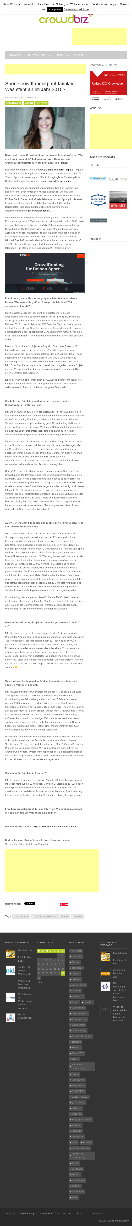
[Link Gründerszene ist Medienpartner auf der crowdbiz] (10, 997)
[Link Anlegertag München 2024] (105, 973)
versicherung (78, 1191)
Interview (78, 916)
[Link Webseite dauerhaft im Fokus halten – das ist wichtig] (105, 1010)
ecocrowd (76, 1042)
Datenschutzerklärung (77, 9)
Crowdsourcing (79, 1030)
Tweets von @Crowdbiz (102, 156)
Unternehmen (78, 1180)
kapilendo (76, 1125)
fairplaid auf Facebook (64, 826)
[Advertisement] (99, 36)
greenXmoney (78, 1102)
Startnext (76, 1174)
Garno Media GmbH (118, 1220)
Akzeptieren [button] (55, 9)
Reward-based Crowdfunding (56, 181)
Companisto (77, 996)
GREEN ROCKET (80, 1097)
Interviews (41, 102)
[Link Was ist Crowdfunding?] (10, 1017)
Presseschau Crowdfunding (78, 1156)
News (74, 1142)
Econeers (76, 1047)
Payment (87, 1142)
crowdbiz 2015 (48, 1213)
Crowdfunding (38, 55)
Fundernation (78, 1085)
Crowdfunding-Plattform (51, 169)
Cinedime (76, 991)
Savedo (75, 1163)
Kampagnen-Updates (82, 1119)
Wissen (78, 55)
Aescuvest (76, 951)
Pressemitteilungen (81, 1148)
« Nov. (39, 982)
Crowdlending (78, 1025)
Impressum (98, 1213)
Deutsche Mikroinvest (82, 1036)
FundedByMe (78, 1080)
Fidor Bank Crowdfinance (78, 1066)
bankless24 (77, 968)
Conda (75, 1002)
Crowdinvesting (79, 1019)
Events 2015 (78, 1053)
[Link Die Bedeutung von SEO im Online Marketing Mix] (105, 986)
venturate (76, 1186)
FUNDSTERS (78, 1091)
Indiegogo (76, 1108)
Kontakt (81, 1213)
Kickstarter (77, 1131)
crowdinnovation (79, 1013)
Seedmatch (77, 1169)
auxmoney (77, 956)
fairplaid (29, 102)
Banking (76, 962)
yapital (75, 1197)
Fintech (61, 55)
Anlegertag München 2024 (119, 973)
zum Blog (56, 706)
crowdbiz (14, 55)
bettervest (76, 979)
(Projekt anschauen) (39, 210)
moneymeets (78, 1137)
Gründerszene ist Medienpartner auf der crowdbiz (26, 1001)
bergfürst (76, 973)
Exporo (75, 1059)
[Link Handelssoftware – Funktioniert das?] (10, 953)
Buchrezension (79, 985)
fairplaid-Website (42, 826)
